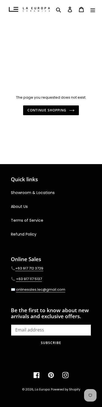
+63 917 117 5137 (29, 278)
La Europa (42, 389)
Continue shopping (46, 110)
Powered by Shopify (65, 389)
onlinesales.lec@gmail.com (40, 289)
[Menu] (92, 9)
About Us (19, 206)
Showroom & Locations (33, 192)
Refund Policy (23, 234)
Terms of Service (27, 220)
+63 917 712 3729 (29, 268)
